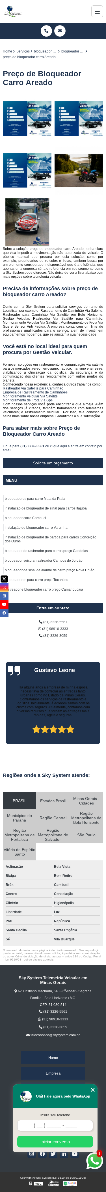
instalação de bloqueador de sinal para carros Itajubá (46, 508)
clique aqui (58, 446)
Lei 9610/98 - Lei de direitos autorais (29, 959)
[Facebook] (42, 1153)
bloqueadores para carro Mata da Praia (35, 499)
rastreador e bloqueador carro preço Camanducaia (44, 589)
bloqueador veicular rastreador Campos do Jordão (44, 561)
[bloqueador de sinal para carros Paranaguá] (79, 170)
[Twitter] (53, 1153)
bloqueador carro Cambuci (25, 518)
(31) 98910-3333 (54, 629)
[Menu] (97, 11)
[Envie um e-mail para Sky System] (60, 31)
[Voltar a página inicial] (13, 11)
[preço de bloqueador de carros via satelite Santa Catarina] (79, 118)
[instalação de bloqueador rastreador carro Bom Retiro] (27, 170)
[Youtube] (74, 1153)
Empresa (53, 1073)
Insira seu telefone (55, 1115)
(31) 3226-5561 (32, 446)
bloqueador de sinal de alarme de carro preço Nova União (49, 570)
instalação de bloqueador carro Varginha (36, 528)
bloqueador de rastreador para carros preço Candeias (46, 551)
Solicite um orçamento (53, 463)
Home (53, 1058)
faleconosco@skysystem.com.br (55, 1035)
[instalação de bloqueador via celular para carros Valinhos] (27, 118)
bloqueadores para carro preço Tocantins (36, 580)
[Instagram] (31, 1153)
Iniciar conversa (55, 1141)
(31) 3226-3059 (54, 636)
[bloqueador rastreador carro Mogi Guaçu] (27, 222)
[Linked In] (64, 1153)
